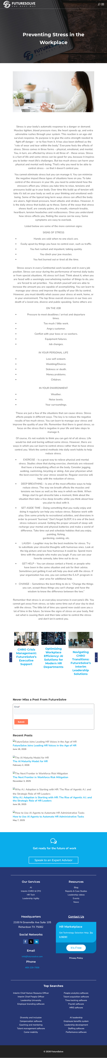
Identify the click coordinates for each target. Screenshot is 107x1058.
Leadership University (31, 1000)
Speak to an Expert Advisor (53, 860)
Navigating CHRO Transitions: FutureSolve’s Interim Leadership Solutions (54, 663)
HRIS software (76, 1007)
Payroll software (76, 1004)
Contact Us (76, 916)
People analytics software (76, 993)
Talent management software (31, 1028)
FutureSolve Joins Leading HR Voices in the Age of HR (44, 745)
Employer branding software (30, 1004)
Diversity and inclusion (31, 1017)
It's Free (76, 947)
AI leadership (76, 1017)
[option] (26, 652)
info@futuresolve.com (32, 956)
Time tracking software (76, 1000)
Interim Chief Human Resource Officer (31, 993)
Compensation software (31, 1021)
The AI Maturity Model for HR (30, 761)
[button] (11, 660)
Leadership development (76, 1024)
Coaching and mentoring (30, 1024)
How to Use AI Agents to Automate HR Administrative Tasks (48, 816)
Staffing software (76, 1028)
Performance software (76, 1032)
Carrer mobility (31, 1032)
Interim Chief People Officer (31, 996)
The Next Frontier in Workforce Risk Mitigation (40, 777)
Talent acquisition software (76, 996)
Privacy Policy (76, 958)
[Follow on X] (31, 941)
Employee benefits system (76, 1021)
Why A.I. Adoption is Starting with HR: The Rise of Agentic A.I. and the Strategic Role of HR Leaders (52, 799)
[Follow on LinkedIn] (36, 941)
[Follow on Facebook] (25, 941)
